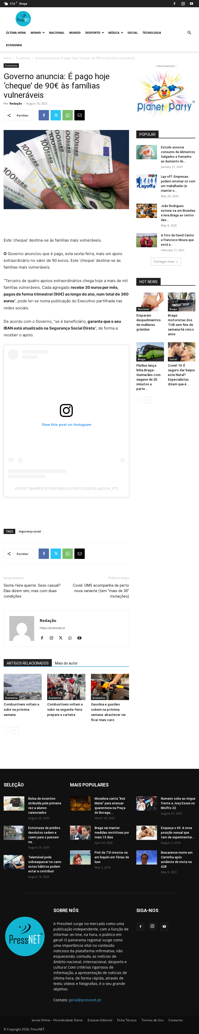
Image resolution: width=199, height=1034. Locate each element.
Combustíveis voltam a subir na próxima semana (21, 709)
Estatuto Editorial (100, 1020)
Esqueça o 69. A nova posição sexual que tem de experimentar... (177, 832)
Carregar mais (164, 261)
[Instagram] (183, 3)
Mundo (75, 33)
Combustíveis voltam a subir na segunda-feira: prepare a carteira (65, 709)
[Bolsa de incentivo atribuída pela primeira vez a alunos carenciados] (14, 803)
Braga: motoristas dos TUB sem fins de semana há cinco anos (181, 324)
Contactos (175, 1020)
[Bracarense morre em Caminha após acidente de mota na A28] (146, 857)
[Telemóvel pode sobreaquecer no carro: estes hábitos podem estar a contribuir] (14, 862)
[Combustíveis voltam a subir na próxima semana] (23, 687)
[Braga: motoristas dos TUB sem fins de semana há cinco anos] (182, 301)
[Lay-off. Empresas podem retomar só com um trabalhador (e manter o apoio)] (146, 181)
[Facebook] (174, 3)
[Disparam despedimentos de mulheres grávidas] (150, 301)
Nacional (57, 33)
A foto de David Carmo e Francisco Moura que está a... (177, 240)
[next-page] (15, 730)
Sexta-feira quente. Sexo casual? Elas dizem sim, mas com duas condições (32, 591)
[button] (189, 32)
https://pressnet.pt (52, 628)
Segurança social (30, 531)
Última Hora (16, 33)
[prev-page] (7, 730)
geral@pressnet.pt (85, 999)
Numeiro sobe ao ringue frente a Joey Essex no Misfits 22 (178, 803)
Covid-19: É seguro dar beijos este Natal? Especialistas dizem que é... (181, 375)
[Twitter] (56, 115)
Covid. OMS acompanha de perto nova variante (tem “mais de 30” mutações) (101, 591)
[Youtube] (191, 3)
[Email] (79, 115)
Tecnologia (152, 33)
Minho (36, 33)
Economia (14, 45)
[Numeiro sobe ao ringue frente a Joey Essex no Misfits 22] (146, 803)
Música (113, 33)
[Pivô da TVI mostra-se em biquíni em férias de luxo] (80, 857)
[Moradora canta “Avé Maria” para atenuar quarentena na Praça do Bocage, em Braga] (80, 803)
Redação (16, 103)
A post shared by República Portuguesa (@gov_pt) (66, 489)
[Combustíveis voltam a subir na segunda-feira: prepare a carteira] (66, 687)
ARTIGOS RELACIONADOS (28, 663)
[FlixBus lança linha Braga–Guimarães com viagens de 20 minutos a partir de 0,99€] (150, 351)
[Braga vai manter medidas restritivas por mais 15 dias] (80, 833)
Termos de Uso (152, 1020)
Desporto (92, 33)
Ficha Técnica (127, 1020)
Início (7, 58)
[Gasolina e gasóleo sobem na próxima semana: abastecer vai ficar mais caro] (110, 687)
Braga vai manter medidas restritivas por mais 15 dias (112, 832)
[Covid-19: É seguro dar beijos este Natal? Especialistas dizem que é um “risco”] (182, 351)
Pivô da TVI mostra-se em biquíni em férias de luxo (112, 857)
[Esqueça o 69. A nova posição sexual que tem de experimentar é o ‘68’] (146, 833)
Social (132, 33)
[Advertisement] (66, 223)
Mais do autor (66, 663)
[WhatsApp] (67, 115)
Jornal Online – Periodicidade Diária (57, 1020)
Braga (173, 309)
